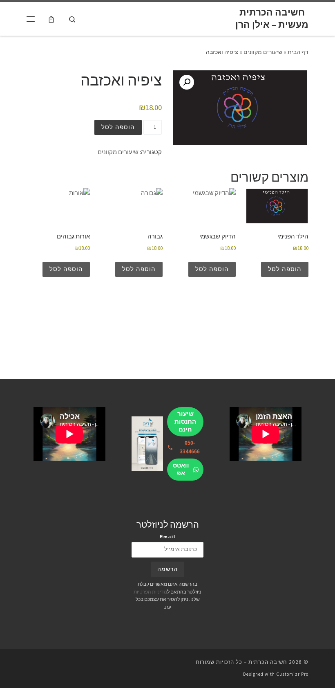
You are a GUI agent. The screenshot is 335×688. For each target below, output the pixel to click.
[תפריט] (30, 19)
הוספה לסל (118, 127)
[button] (186, 82)
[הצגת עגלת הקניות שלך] (51, 18)
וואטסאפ (181, 469)
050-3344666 (190, 447)
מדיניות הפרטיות (150, 592)
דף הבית (298, 52)
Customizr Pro (292, 674)
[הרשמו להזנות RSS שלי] (29, 664)
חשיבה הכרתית (267, 662)
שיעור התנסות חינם (185, 421)
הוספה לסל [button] (285, 268)
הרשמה (167, 569)
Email (168, 536)
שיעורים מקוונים (262, 52)
